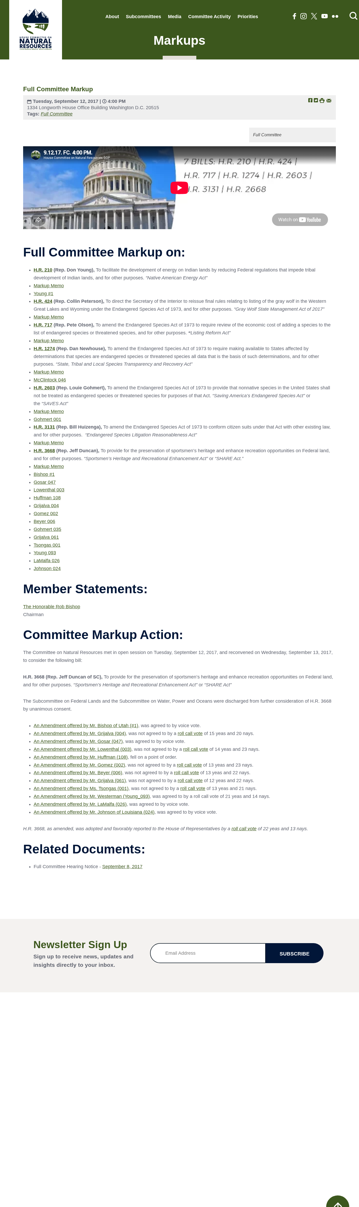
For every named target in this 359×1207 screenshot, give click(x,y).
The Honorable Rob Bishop (51, 606)
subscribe (295, 954)
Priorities (248, 16)
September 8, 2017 (122, 866)
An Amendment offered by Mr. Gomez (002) (79, 765)
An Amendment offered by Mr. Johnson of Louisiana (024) (94, 812)
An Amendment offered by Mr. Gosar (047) (78, 741)
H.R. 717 (43, 325)
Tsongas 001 (47, 545)
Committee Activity (209, 16)
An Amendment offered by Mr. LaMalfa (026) (80, 804)
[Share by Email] (329, 100)
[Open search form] (353, 16)
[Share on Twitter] (316, 100)
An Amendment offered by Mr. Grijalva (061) (80, 780)
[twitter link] (314, 16)
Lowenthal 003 (49, 489)
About (112, 16)
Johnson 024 (47, 568)
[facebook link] (294, 16)
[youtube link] (324, 16)
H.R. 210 (43, 270)
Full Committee (57, 114)
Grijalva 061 (46, 537)
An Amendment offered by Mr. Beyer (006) (78, 772)
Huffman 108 (47, 497)
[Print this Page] (322, 100)
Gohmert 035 (47, 529)
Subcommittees (143, 16)
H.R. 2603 (44, 387)
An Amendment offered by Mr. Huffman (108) (81, 757)
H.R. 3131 (44, 427)
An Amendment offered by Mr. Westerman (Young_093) (92, 796)
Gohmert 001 (47, 419)
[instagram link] (303, 16)
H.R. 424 (43, 301)
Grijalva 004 (46, 505)
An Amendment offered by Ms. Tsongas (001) (81, 788)
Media (174, 16)
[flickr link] (335, 16)
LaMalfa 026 (47, 560)
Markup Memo (49, 285)
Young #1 (43, 293)
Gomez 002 (46, 513)
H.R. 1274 (44, 348)
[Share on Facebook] (310, 100)
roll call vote (190, 733)
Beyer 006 (44, 521)
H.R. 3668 (44, 450)
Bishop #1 (44, 474)
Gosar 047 (45, 482)
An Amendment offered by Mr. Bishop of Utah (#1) (86, 725)
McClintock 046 (50, 380)
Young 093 (45, 552)
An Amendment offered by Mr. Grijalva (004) (80, 733)
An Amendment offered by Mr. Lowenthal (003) (82, 749)
